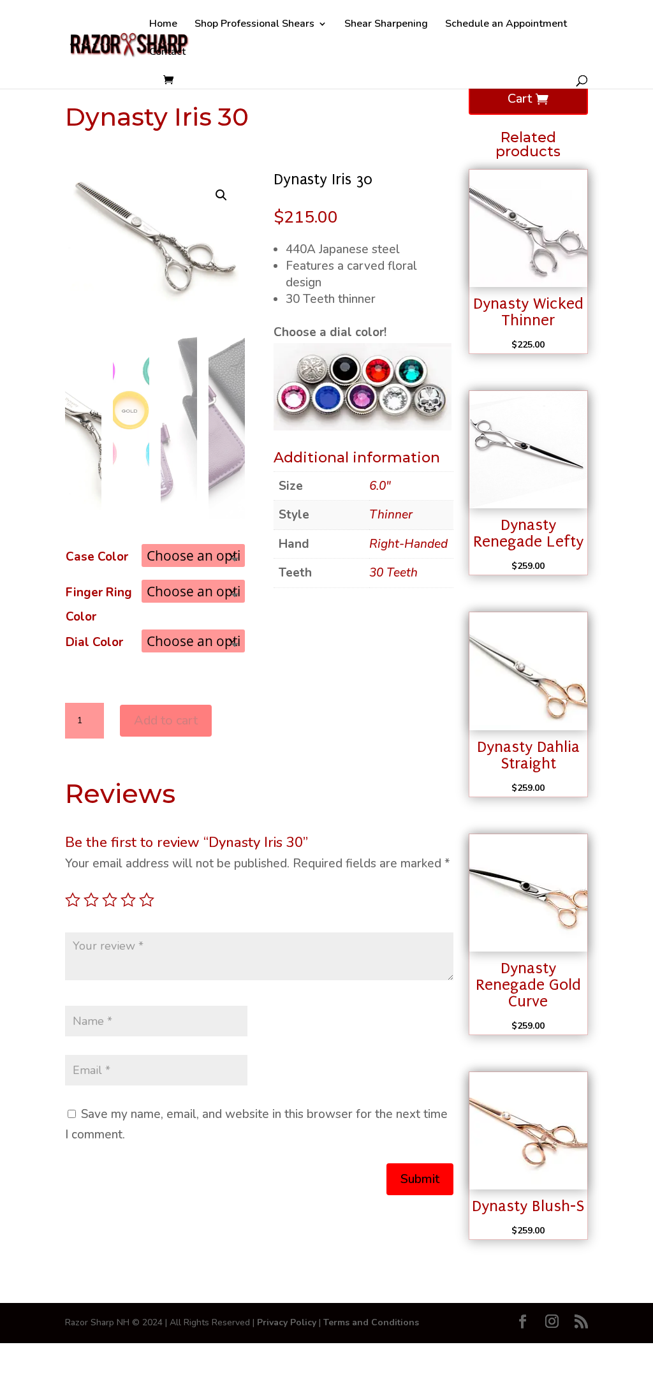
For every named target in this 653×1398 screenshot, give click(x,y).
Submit (419, 1179)
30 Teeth (393, 572)
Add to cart (166, 720)
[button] (221, 195)
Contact (167, 53)
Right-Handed (408, 544)
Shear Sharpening (386, 25)
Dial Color (94, 642)
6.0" (380, 486)
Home (163, 25)
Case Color (97, 556)
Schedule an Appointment (506, 25)
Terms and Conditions (371, 1322)
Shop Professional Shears (254, 25)
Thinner (391, 514)
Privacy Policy (286, 1322)
